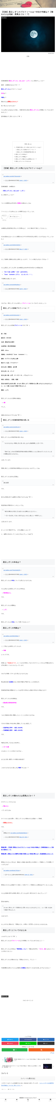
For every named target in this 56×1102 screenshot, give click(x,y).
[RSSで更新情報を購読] (41, 1049)
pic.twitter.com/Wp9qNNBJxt (18, 833)
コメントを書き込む (28, 1078)
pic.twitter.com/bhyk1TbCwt (12, 870)
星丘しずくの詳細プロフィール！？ (26, 149)
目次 (26, 144)
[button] (46, 1043)
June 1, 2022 (23, 180)
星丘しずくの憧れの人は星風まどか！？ (26, 159)
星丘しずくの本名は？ (21, 154)
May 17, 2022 (23, 249)
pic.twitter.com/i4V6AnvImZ (11, 315)
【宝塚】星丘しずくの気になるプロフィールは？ (28, 147)
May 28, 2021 (23, 837)
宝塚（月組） (5, 996)
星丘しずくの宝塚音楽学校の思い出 (26, 152)
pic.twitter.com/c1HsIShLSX (12, 427)
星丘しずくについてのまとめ (23, 161)
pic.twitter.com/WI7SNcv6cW (12, 176)
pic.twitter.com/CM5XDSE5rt (12, 245)
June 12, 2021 (28, 874)
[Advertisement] (28, 68)
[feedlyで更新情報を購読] (14, 1049)
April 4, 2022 (23, 289)
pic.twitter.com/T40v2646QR (12, 570)
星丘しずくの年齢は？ (21, 156)
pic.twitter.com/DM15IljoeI (11, 636)
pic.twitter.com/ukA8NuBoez (12, 284)
